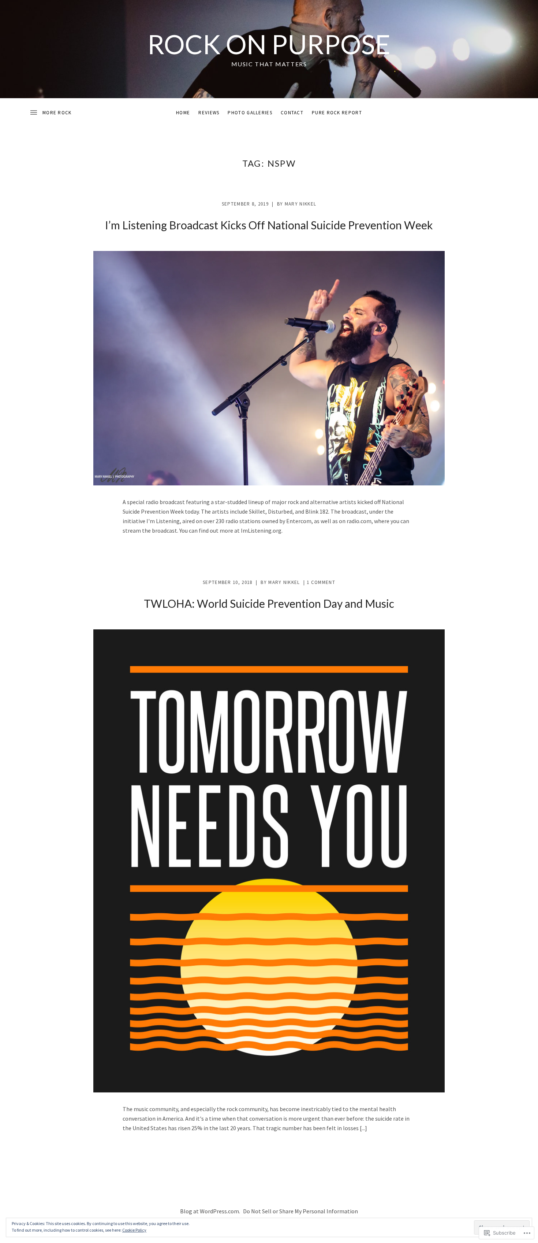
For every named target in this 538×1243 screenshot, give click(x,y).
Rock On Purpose (269, 44)
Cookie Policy (134, 1230)
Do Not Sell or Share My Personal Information (300, 1211)
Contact (292, 113)
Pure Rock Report (337, 113)
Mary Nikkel (300, 204)
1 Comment (321, 582)
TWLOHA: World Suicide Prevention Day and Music (269, 603)
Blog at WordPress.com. (210, 1211)
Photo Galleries (250, 113)
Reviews (208, 113)
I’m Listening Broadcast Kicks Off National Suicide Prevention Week (269, 225)
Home (183, 113)
